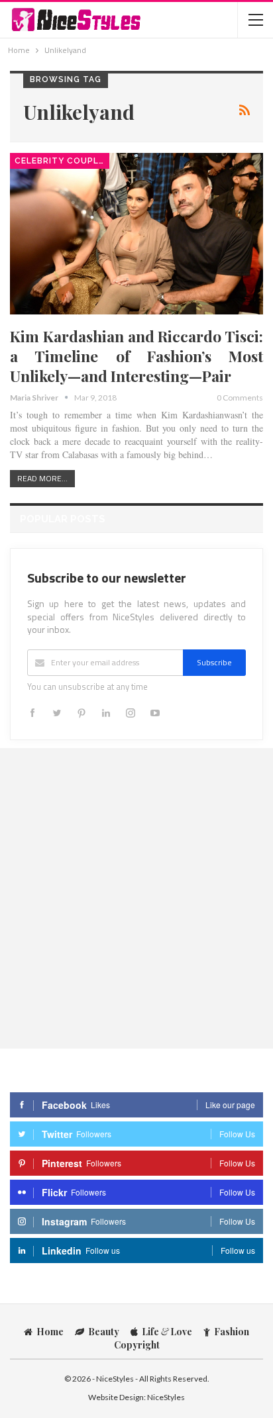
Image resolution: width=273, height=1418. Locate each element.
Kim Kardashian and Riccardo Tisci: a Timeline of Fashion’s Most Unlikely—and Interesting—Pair (136, 356)
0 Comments (240, 397)
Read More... (42, 478)
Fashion (231, 1331)
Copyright (137, 1345)
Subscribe (214, 662)
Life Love (167, 1331)
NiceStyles (166, 1397)
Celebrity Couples (62, 160)
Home (50, 1331)
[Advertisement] (136, 897)
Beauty (103, 1331)
